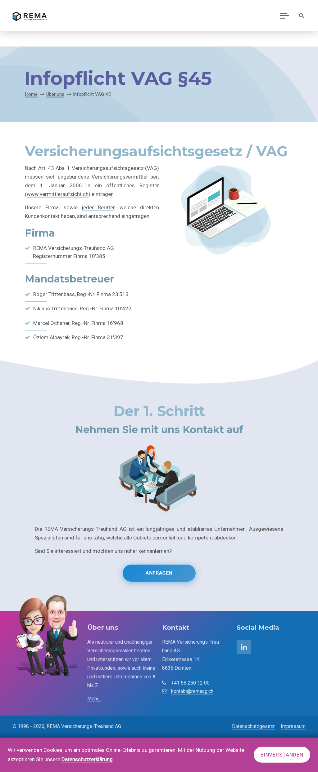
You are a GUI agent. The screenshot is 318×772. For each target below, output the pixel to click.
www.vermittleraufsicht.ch (58, 194)
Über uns (55, 94)
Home (31, 94)
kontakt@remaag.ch (192, 691)
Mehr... (94, 699)
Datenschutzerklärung (87, 759)
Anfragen (159, 573)
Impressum (293, 726)
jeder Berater (98, 207)
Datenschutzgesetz (253, 726)
